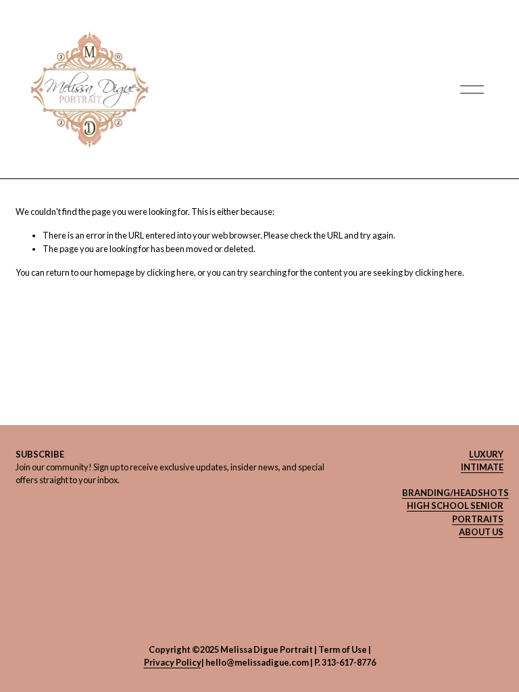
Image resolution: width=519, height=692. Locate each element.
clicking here (170, 272)
